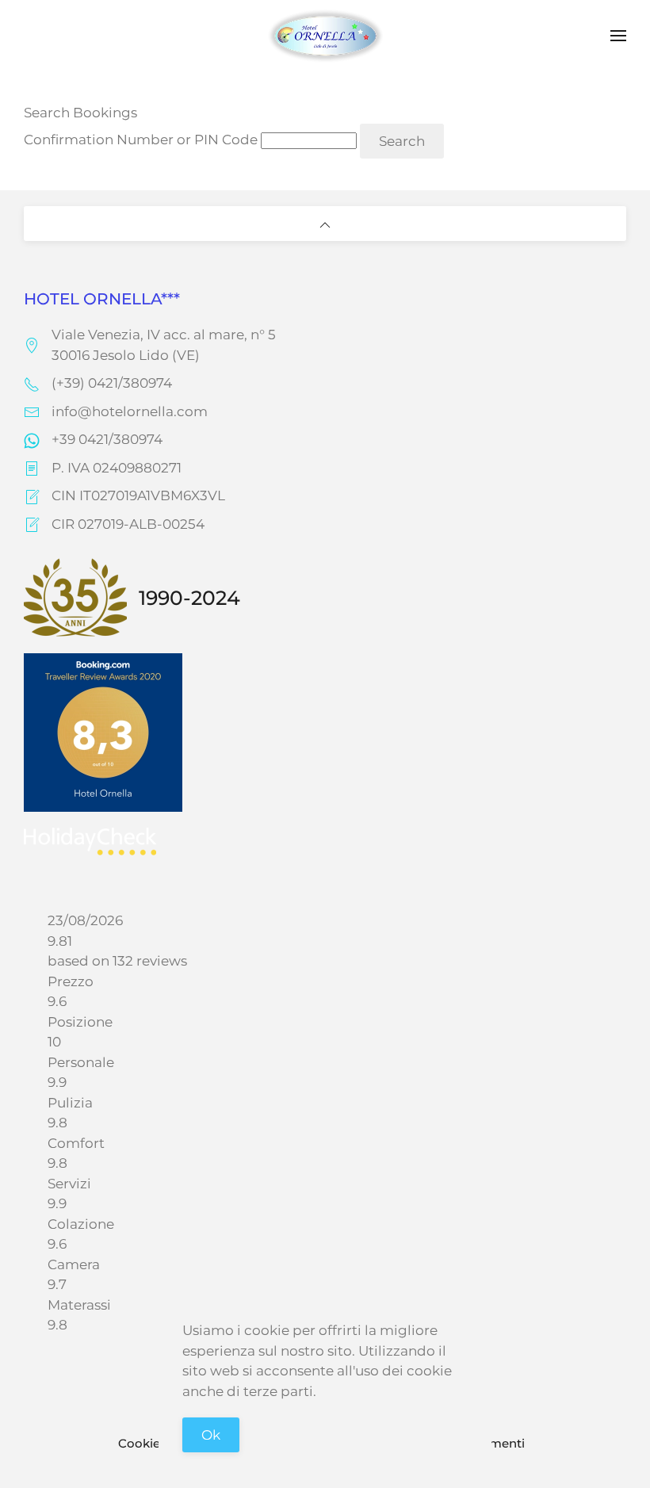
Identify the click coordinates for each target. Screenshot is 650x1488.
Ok (210, 1435)
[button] (618, 35)
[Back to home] (325, 35)
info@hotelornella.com (130, 411)
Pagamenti (491, 1443)
